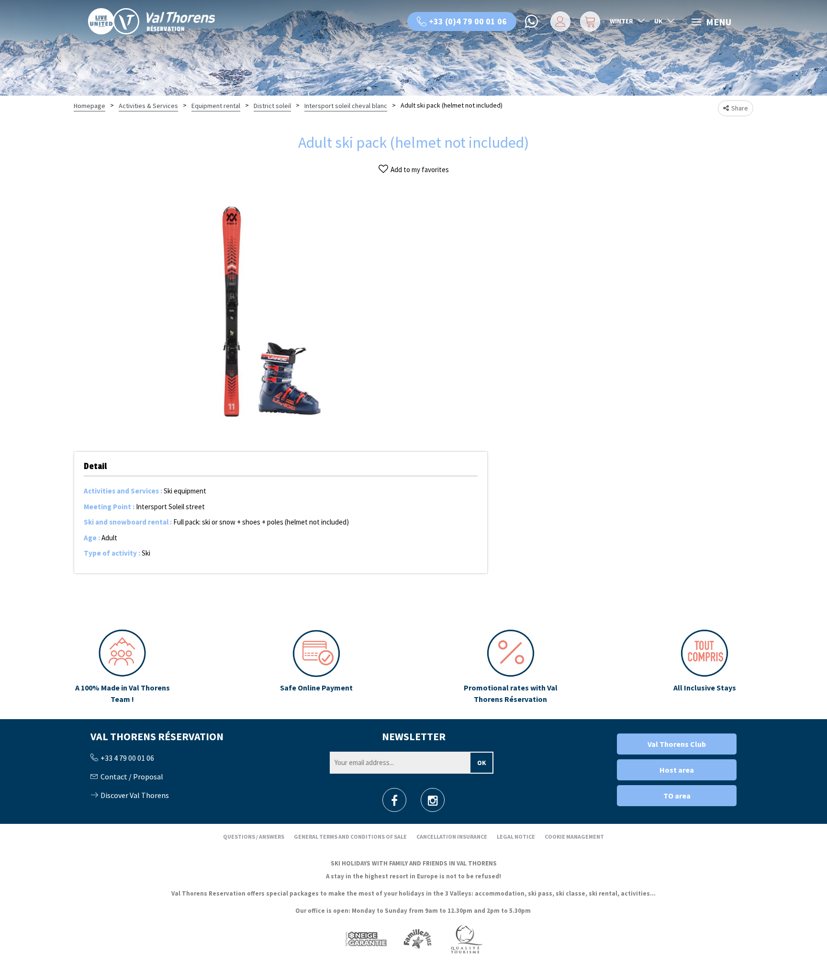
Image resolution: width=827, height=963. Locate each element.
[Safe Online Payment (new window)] (316, 667)
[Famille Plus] (417, 939)
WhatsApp (532, 21)
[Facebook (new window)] (394, 803)
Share (739, 108)
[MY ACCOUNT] (558, 21)
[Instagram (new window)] (433, 803)
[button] (589, 21)
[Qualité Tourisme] (466, 939)
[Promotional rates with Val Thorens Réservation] (510, 667)
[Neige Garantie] (365, 939)
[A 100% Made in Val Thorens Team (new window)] (122, 667)
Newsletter (414, 736)
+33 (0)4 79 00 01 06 (468, 21)
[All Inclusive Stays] (704, 667)
